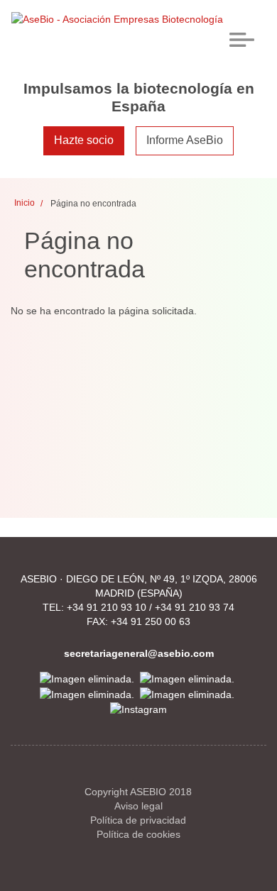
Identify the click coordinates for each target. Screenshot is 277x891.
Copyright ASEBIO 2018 (138, 791)
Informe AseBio (184, 140)
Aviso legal (138, 806)
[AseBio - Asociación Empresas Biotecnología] (117, 18)
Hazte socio (84, 140)
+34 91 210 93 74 (194, 607)
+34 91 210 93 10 (106, 607)
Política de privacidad (138, 820)
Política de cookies (138, 834)
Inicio (24, 203)
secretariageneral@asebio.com (139, 653)
